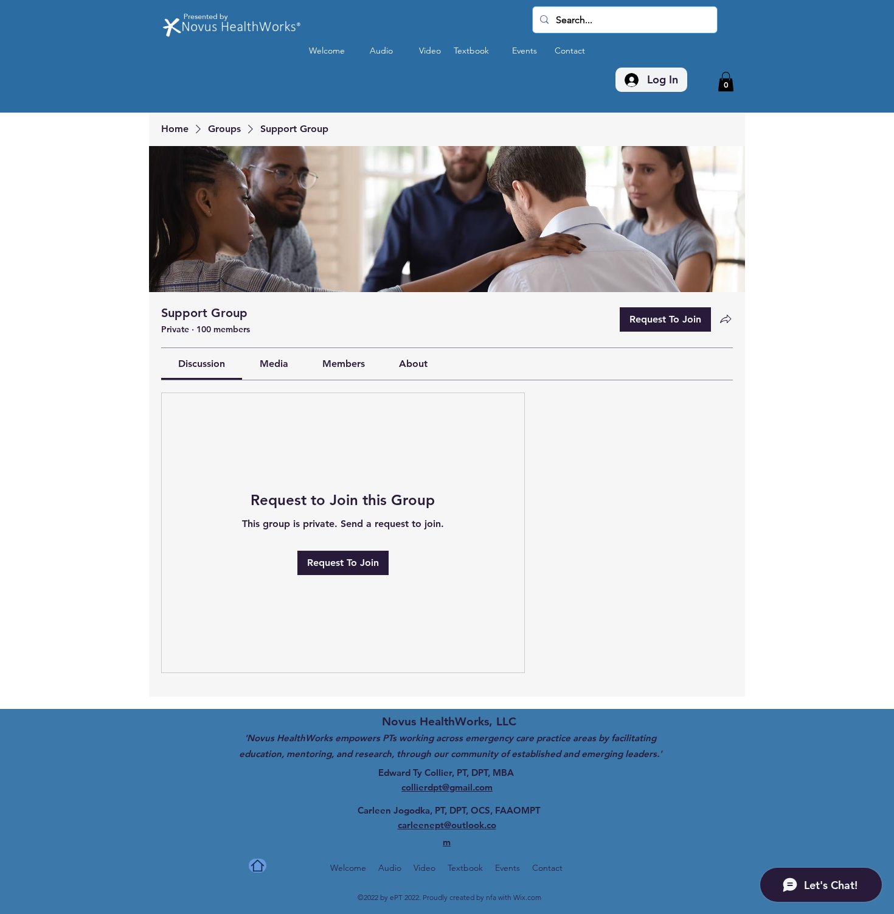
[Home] (257, 866)
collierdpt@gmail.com (447, 787)
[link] (201, 363)
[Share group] (725, 319)
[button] (726, 81)
